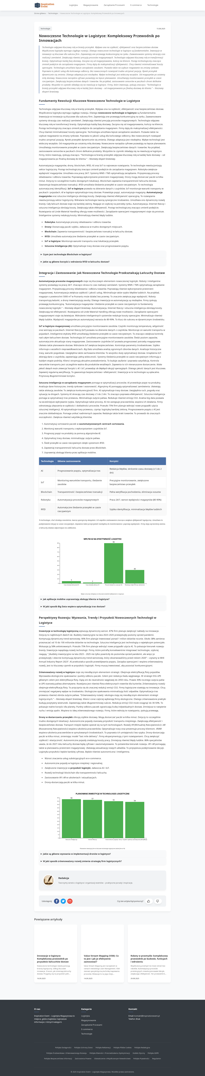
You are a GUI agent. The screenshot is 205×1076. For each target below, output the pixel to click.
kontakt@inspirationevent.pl (147, 1016)
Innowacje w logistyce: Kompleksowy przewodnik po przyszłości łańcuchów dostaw (53, 958)
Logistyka (73, 5)
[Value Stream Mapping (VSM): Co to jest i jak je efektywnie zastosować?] (102, 937)
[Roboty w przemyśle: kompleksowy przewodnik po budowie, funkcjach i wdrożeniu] (149, 937)
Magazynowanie (90, 5)
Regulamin (156, 1058)
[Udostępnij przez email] (69, 901)
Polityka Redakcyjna (142, 1047)
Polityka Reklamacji (103, 1047)
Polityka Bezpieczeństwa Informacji (58, 1058)
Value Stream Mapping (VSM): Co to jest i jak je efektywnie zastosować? (101, 958)
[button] (149, 901)
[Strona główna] (45, 5)
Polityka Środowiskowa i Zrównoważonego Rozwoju (66, 1053)
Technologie (152, 5)
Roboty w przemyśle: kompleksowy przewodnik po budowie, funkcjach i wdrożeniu (149, 958)
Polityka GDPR (153, 1053)
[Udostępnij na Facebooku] (56, 901)
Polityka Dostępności (63, 1047)
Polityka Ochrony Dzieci (83, 1047)
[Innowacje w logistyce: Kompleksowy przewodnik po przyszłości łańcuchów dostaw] (55, 937)
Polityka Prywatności (141, 1058)
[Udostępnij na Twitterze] (63, 901)
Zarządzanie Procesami (114, 5)
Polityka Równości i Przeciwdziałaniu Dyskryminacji (110, 1053)
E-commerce (136, 5)
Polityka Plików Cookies (123, 1047)
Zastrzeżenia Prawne (83, 1058)
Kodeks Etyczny (139, 1053)
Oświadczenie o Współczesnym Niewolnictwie (112, 1058)
